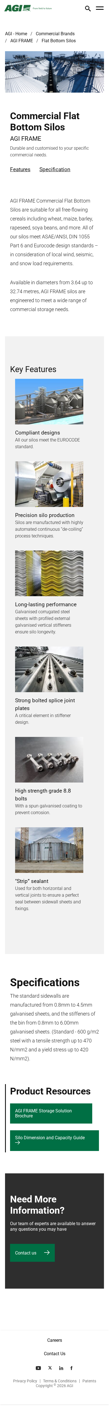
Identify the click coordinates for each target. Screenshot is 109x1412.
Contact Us (54, 1353)
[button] (88, 10)
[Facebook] (72, 1368)
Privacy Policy (25, 1381)
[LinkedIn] (61, 1368)
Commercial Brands (55, 33)
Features (20, 169)
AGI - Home (16, 33)
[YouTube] (39, 1368)
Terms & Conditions (60, 1381)
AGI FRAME (21, 40)
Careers (54, 1340)
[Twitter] (50, 1368)
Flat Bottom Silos (59, 40)
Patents (89, 1381)
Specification (54, 169)
